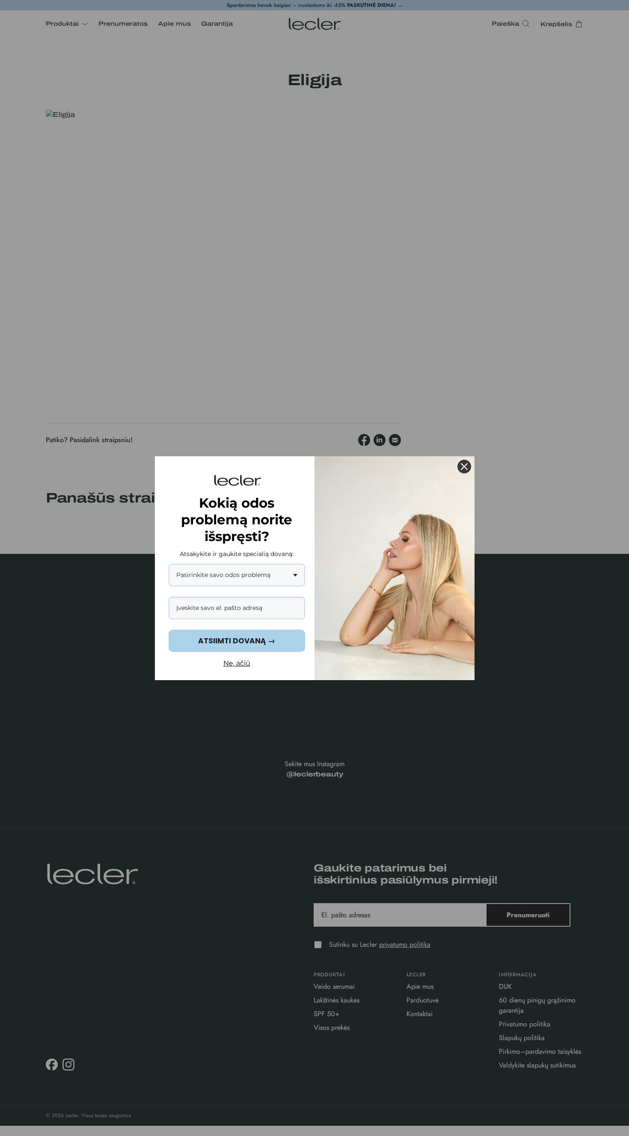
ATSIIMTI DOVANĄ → (236, 641)
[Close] (464, 466)
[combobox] (237, 575)
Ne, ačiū (236, 663)
